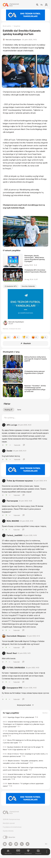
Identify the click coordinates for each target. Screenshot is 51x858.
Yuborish (17, 445)
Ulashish (27, 343)
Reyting (7, 410)
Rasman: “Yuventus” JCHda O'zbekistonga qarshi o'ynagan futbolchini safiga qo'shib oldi (35, 388)
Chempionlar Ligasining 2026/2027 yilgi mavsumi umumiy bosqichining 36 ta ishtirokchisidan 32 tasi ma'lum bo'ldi (24, 733)
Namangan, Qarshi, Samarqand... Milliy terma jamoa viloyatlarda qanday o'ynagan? (34, 258)
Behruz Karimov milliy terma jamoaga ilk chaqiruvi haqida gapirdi (35, 359)
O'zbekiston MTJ (11, 286)
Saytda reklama (8, 831)
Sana (19, 410)
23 (8, 337)
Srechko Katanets (28, 286)
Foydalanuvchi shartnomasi (12, 827)
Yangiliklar (16, 26)
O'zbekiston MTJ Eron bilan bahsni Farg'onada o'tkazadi (35, 271)
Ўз (41, 5)
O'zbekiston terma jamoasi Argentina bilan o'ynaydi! (34, 372)
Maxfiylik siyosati (9, 823)
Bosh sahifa (7, 26)
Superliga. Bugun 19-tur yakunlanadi (20, 717)
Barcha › (45, 713)
